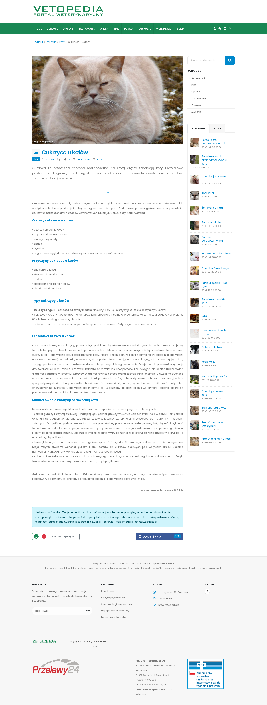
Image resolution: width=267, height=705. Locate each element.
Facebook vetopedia (113, 617)
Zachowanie (86, 28)
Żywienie (68, 28)
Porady (129, 28)
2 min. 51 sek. (83, 159)
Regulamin (107, 591)
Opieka (104, 28)
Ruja (204, 316)
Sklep (180, 28)
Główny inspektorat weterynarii (152, 684)
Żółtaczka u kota (212, 208)
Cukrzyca (38, 203)
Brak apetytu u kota (214, 407)
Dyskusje (145, 28)
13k (69, 159)
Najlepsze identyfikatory (115, 610)
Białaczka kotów (212, 347)
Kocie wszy (208, 362)
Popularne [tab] (198, 128)
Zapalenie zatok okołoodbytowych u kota (214, 160)
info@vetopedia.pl (169, 604)
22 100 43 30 (165, 598)
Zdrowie (52, 28)
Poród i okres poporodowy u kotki (214, 141)
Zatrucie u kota (211, 222)
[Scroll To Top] (260, 701)
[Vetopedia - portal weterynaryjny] (68, 11)
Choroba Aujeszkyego (215, 268)
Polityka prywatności (113, 597)
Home (38, 28)
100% (99, 159)
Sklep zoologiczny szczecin (117, 604)
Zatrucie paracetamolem (212, 238)
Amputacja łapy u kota (216, 439)
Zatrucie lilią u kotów (214, 376)
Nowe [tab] (217, 128)
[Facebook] (207, 591)
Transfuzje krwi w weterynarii (212, 424)
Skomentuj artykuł (63, 536)
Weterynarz (163, 28)
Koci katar (208, 193)
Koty (62, 42)
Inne (116, 28)
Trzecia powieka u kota (216, 253)
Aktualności (198, 78)
